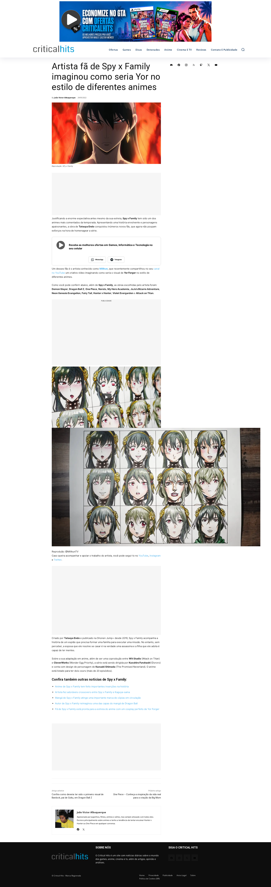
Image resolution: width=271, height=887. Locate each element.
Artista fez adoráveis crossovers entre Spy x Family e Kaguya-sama (92, 692)
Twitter (57, 559)
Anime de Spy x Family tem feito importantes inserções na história (92, 686)
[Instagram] (186, 65)
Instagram (155, 555)
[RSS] (194, 65)
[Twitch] (201, 65)
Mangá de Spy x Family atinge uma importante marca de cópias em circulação (98, 697)
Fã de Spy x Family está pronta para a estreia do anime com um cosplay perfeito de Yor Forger (107, 709)
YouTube (143, 555)
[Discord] (171, 65)
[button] (243, 49)
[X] (83, 828)
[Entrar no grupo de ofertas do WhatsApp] (135, 23)
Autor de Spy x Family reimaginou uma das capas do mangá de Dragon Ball (96, 703)
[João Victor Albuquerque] (64, 820)
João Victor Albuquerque (65, 97)
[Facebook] (78, 828)
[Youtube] (216, 65)
